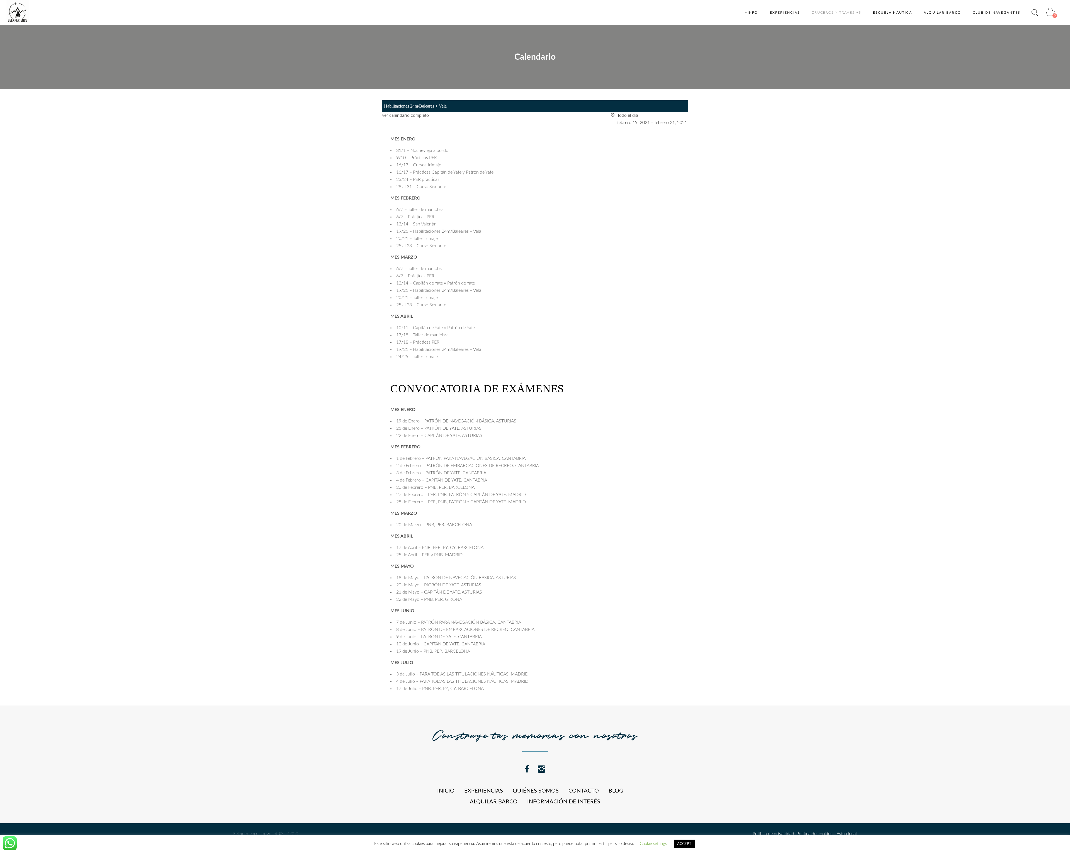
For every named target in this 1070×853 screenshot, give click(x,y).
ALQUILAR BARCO (493, 802)
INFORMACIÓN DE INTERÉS (563, 802)
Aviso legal (844, 834)
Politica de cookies (813, 834)
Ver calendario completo (405, 115)
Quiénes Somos (536, 791)
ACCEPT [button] (684, 844)
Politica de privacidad (773, 834)
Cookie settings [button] (653, 844)
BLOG (616, 791)
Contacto (583, 791)
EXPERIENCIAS (483, 791)
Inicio (445, 791)
